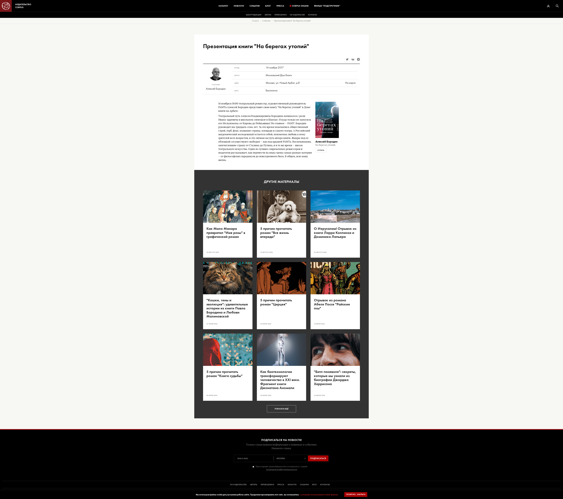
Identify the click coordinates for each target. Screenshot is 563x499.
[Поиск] (557, 6)
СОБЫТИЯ (304, 484)
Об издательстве (297, 15)
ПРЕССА (280, 484)
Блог (268, 5)
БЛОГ (314, 484)
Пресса (280, 5)
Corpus (255, 21)
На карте (350, 82)
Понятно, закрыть (356, 494)
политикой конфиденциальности (281, 469)
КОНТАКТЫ (325, 484)
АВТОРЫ (253, 484)
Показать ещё (281, 408)
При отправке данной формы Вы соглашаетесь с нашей (281, 468)
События (255, 5)
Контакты (312, 15)
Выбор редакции (253, 15)
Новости (239, 5)
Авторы (268, 15)
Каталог (223, 5)
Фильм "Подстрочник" (327, 5)
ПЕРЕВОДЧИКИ (267, 484)
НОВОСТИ (292, 484)
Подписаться (318, 458)
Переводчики (280, 15)
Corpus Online (300, 5)
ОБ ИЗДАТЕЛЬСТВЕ (238, 484)
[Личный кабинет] (548, 6)
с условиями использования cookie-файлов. (318, 494)
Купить (321, 150)
